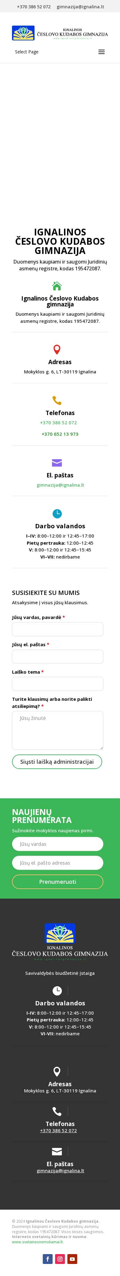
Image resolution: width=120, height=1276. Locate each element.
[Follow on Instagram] (60, 1259)
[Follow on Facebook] (48, 1259)
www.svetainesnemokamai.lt (37, 1242)
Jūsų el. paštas (30, 644)
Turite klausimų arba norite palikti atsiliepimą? (52, 702)
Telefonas (60, 413)
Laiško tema (28, 672)
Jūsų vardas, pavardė (38, 617)
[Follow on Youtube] (72, 1259)
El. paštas (60, 475)
